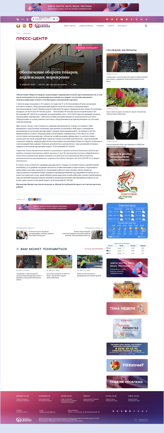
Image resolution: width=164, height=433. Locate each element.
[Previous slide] (110, 230)
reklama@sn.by (51, 412)
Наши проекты (86, 26)
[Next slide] (144, 230)
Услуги (111, 26)
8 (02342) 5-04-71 (21, 412)
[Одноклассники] (32, 199)
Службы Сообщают (87, 48)
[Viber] (37, 199)
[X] (35, 199)
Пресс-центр (70, 26)
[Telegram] (40, 199)
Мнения (100, 26)
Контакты (122, 26)
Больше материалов (94, 249)
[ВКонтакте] (29, 199)
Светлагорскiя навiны (56, 85)
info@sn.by (42, 412)
